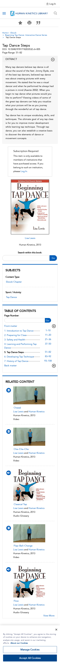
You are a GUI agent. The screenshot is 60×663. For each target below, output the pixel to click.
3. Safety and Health (14, 339)
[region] (30, 644)
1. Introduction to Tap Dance (18, 330)
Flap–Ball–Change (23, 545)
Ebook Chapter (14, 281)
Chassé (17, 407)
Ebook (13, 33)
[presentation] (29, 395)
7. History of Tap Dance (16, 361)
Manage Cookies (30, 649)
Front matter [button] (10, 326)
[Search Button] (55, 13)
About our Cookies (19, 643)
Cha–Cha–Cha (21, 449)
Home (5, 33)
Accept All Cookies (30, 658)
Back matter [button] (10, 365)
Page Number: (11, 315)
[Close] (56, 629)
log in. (24, 171)
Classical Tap (20, 504)
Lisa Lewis (30, 238)
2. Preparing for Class (15, 335)
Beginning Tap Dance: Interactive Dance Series (26, 35)
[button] (29, 23)
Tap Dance (11, 297)
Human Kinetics (36, 411)
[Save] (20, 23)
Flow (16, 601)
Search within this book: (30, 252)
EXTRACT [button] (11, 59)
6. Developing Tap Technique (19, 356)
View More (48, 615)
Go (53, 258)
